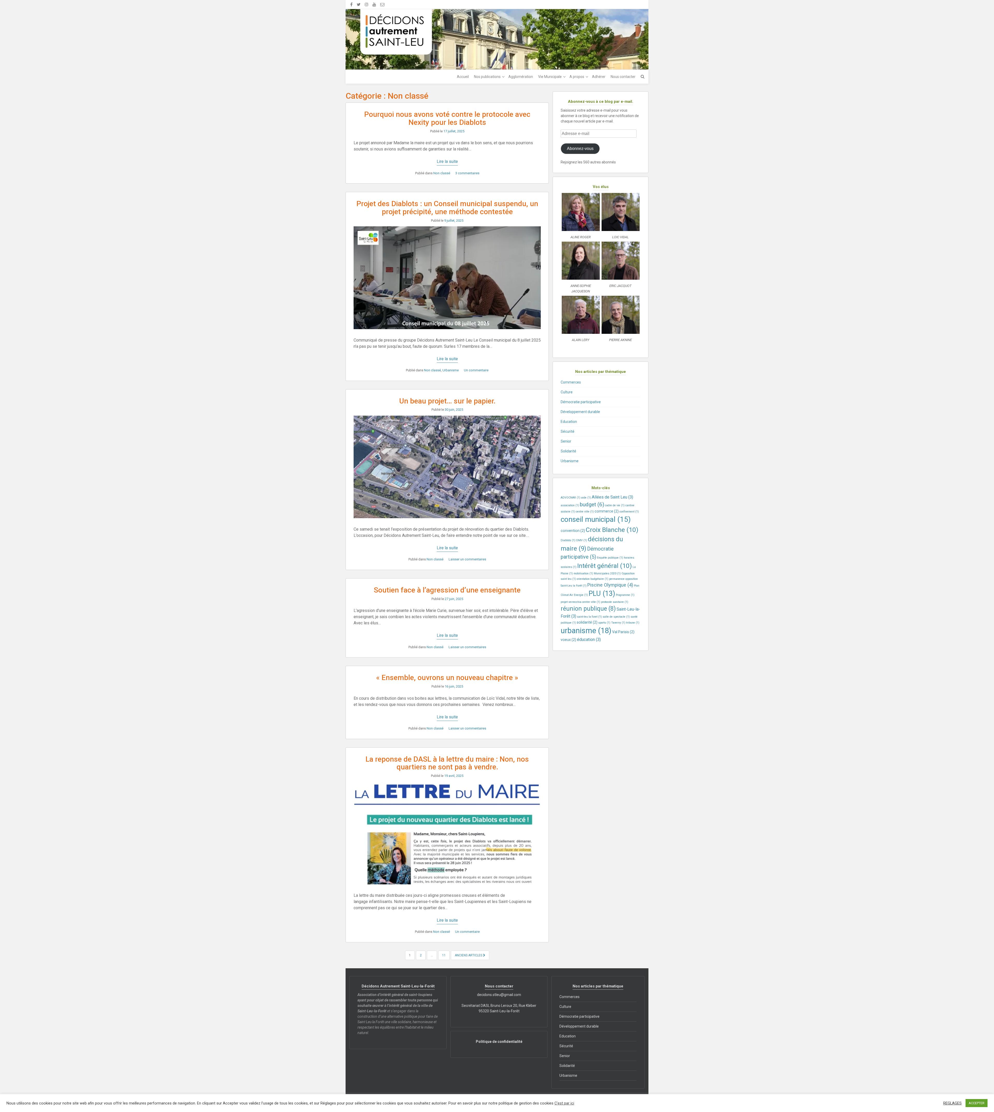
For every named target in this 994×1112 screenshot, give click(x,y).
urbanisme (586, 630)
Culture (567, 392)
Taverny (618, 622)
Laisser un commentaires (467, 559)
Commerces (571, 382)
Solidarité (568, 451)
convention (573, 531)
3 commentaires (467, 173)
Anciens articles (469, 955)
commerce (607, 511)
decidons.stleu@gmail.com (499, 995)
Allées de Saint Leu (612, 497)
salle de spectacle (616, 616)
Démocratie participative (581, 402)
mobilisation (583, 573)
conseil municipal (596, 519)
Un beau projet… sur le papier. (447, 401)
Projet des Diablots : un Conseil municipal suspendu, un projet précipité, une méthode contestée (447, 207)
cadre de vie (615, 505)
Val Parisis (623, 632)
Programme (625, 595)
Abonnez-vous (580, 148)
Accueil (463, 77)
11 (444, 955)
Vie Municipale (550, 77)
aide (586, 497)
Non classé (441, 173)
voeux (568, 640)
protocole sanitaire (614, 602)
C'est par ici (564, 1103)
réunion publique (588, 608)
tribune (632, 622)
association (570, 505)
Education (569, 422)
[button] (581, 217)
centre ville (585, 511)
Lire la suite (447, 161)
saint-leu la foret (589, 616)
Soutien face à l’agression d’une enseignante (447, 590)
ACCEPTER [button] (976, 1103)
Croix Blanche (612, 529)
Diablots (568, 540)
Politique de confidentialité (499, 1041)
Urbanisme (450, 370)
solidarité (587, 622)
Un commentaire (476, 370)
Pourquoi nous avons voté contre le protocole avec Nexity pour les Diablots (447, 118)
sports (604, 622)
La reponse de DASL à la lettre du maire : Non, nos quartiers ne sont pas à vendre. (447, 763)
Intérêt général (604, 565)
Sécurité (567, 431)
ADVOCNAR (570, 497)
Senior (566, 441)
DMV (581, 540)
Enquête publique (610, 557)
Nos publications (487, 77)
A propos (576, 77)
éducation (589, 639)
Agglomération (520, 77)
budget (592, 504)
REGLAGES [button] (952, 1103)
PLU (602, 593)
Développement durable (580, 412)
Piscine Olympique (610, 585)
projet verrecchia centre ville (580, 602)
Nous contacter (623, 77)
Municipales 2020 (607, 573)
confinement (629, 511)
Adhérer (598, 77)
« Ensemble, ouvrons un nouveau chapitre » (447, 677)
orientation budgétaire (592, 579)
